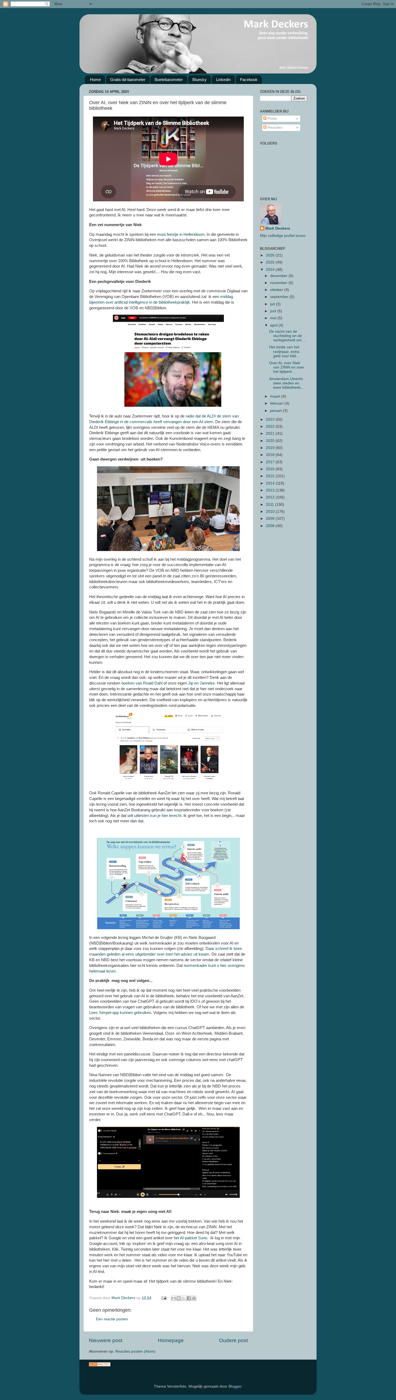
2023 (271, 419)
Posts (271, 119)
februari (277, 403)
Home (95, 79)
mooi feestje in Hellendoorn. (182, 234)
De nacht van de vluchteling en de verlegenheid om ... (287, 335)
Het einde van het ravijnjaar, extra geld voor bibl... (284, 351)
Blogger (234, 1386)
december (279, 276)
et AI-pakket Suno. (192, 1238)
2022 (271, 426)
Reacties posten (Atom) (135, 1351)
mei (273, 318)
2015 (271, 476)
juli (273, 304)
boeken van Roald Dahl (141, 683)
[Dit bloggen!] (178, 1298)
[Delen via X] (183, 1298)
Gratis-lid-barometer (127, 79)
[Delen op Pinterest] (194, 1298)
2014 (271, 483)
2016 (271, 469)
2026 (271, 255)
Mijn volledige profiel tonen (282, 236)
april (274, 325)
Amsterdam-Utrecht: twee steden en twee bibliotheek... (286, 383)
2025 (271, 262)
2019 (271, 448)
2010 (271, 512)
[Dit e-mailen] (173, 1298)
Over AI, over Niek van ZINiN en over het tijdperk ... (286, 367)
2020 (271, 441)
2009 (271, 519)
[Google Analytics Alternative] (99, 1365)
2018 (271, 455)
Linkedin (223, 79)
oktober (277, 290)
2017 (271, 462)
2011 (270, 505)
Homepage (171, 1340)
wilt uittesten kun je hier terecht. (154, 815)
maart (275, 396)
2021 (271, 433)
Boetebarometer (169, 79)
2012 (271, 497)
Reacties (274, 127)
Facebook (249, 79)
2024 (271, 270)
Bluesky (199, 79)
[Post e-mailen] (164, 1298)
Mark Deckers (277, 228)
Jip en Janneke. (201, 683)
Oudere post (233, 1340)
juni (273, 311)
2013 (271, 490)
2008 (271, 526)
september (280, 297)
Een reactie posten (112, 1319)
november (279, 283)
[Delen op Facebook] (189, 1298)
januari (276, 411)
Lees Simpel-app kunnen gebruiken (120, 1012)
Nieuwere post (105, 1340)
